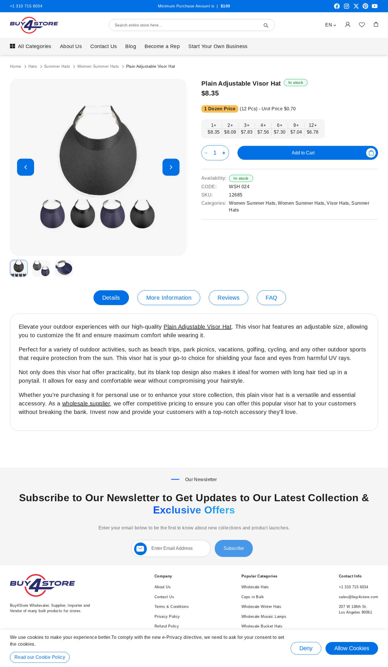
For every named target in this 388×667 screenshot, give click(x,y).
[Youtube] (374, 8)
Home (16, 66)
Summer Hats (57, 66)
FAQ (271, 298)
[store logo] (34, 25)
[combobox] (192, 25)
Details (111, 298)
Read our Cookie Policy (39, 657)
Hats (33, 66)
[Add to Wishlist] (362, 24)
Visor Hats (338, 203)
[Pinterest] (365, 8)
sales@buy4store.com (358, 597)
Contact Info (350, 576)
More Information (169, 298)
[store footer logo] (42, 595)
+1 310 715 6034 (26, 6)
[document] (194, 648)
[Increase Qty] (225, 153)
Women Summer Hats (98, 66)
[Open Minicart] (376, 24)
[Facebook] (336, 8)
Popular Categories (259, 576)
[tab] (111, 297)
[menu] (194, 46)
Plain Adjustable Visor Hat (197, 327)
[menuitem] (30, 46)
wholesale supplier (86, 403)
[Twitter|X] (356, 8)
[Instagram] (346, 8)
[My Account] (347, 24)
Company (163, 576)
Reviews (228, 298)
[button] (330, 25)
